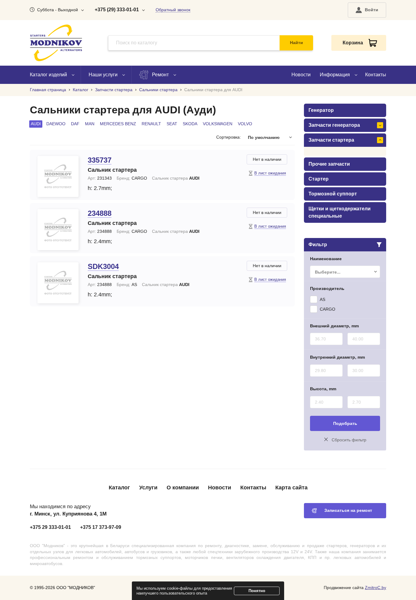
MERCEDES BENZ (118, 123)
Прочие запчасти (329, 164)
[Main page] (56, 42)
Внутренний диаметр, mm (337, 357)
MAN (89, 123)
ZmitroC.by (375, 587)
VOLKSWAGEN (217, 123)
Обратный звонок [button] (173, 9)
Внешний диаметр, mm (334, 325)
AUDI (36, 123)
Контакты (375, 74)
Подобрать (345, 423)
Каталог (119, 487)
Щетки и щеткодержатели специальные (339, 212)
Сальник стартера (112, 170)
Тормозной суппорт (332, 193)
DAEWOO (55, 123)
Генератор (321, 110)
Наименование (326, 258)
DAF (75, 123)
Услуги (148, 487)
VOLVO (245, 123)
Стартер (318, 178)
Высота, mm (323, 388)
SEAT (172, 123)
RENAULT (151, 123)
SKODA (190, 123)
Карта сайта (291, 487)
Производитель (327, 288)
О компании (183, 487)
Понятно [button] (257, 590)
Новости (301, 74)
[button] (367, 10)
